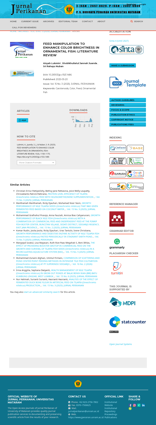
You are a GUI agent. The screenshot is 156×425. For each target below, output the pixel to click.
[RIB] (135, 160)
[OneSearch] (135, 186)
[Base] (135, 148)
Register (131, 4)
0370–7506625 (83, 405)
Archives (48, 21)
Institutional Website (111, 404)
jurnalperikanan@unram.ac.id (83, 411)
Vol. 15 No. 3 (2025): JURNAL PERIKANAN (50, 31)
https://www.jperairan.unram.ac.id (86, 417)
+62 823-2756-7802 (88, 402)
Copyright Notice (122, 119)
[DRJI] (117, 160)
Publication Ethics (123, 114)
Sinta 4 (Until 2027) (119, 40)
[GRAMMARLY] (117, 243)
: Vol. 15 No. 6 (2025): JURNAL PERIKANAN (76, 276)
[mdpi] (122, 301)
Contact (87, 21)
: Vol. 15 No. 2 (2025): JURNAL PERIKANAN (60, 227)
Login (143, 4)
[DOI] (117, 186)
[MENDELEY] (117, 218)
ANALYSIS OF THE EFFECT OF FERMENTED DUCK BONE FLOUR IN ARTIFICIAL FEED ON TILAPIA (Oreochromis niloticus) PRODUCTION (57, 282)
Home (13, 21)
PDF (23, 120)
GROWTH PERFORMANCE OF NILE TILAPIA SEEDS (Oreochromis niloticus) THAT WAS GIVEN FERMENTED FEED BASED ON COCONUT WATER (57, 206)
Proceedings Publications (111, 416)
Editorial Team (68, 21)
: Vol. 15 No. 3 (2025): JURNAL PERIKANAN (63, 285)
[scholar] (135, 173)
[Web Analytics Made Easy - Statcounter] (114, 331)
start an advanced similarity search (42, 292)
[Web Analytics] (127, 321)
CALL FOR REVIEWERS (24, 27)
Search (138, 21)
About (101, 21)
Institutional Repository (111, 410)
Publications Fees (122, 124)
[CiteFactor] (117, 148)
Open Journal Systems (120, 344)
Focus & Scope (120, 110)
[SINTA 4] (126, 49)
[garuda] (117, 173)
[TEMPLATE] (127, 82)
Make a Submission (122, 65)
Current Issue (30, 21)
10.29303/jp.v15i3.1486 (60, 74)
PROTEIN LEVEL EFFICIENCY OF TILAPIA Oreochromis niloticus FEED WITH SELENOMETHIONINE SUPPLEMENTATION (55, 195)
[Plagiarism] (117, 268)
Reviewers (117, 105)
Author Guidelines (122, 100)
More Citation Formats (30, 162)
